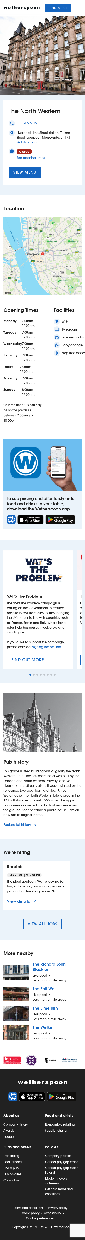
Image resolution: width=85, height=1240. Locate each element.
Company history (15, 1124)
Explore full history (17, 824)
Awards (8, 1131)
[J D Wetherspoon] (21, 8)
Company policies (58, 1156)
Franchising (11, 1156)
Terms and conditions (28, 1208)
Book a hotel (12, 1162)
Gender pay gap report (61, 1162)
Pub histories (12, 1174)
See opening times (31, 158)
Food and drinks (59, 1115)
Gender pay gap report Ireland (61, 1170)
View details (22, 901)
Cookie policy (29, 1213)
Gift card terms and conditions (59, 1191)
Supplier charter (56, 1131)
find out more (29, 661)
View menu (24, 172)
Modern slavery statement (56, 1180)
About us (11, 1115)
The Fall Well (45, 988)
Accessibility (52, 1213)
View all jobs (42, 923)
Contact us (11, 1180)
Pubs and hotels (17, 1146)
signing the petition (46, 647)
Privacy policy (57, 1208)
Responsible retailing (60, 1124)
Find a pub (58, 8)
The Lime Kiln (45, 1008)
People (8, 1137)
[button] (23, 89)
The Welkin (43, 1027)
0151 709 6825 (27, 123)
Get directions (27, 142)
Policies (51, 1146)
